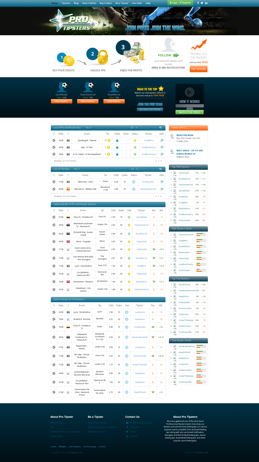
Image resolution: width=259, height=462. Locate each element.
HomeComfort (185, 308)
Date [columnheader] (61, 133)
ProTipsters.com (75, 452)
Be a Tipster (122, 3)
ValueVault (142, 241)
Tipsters (65, 3)
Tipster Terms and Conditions (102, 427)
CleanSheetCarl (141, 225)
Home (55, 3)
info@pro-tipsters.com (140, 422)
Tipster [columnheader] (148, 133)
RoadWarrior (141, 233)
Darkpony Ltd (202, 452)
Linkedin (133, 436)
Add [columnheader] (161, 133)
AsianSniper (184, 270)
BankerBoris (141, 281)
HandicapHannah (148, 189)
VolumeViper (185, 220)
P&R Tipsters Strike (182, 228)
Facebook (134, 427)
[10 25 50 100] (134, 168)
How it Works (89, 3)
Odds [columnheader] (117, 133)
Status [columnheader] (135, 133)
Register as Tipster (97, 431)
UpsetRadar (141, 217)
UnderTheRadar (140, 364)
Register (186, 2)
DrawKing (183, 196)
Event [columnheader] (87, 133)
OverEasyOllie (140, 355)
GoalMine (148, 140)
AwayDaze (140, 319)
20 (106, 140)
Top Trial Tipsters (180, 278)
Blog (76, 3)
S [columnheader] (54, 133)
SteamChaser (185, 326)
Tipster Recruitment (97, 422)
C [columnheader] (68, 133)
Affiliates (63, 446)
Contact (102, 446)
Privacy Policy (56, 436)
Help (148, 3)
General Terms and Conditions (65, 431)
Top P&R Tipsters (180, 166)
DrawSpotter (148, 181)
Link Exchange (89, 446)
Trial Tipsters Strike (181, 340)
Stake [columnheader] (126, 133)
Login (174, 2)
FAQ (52, 427)
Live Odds (137, 3)
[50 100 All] (134, 127)
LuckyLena (140, 312)
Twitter (132, 431)
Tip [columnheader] (107, 133)
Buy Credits (106, 3)
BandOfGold (140, 392)
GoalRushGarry (149, 147)
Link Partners (75, 446)
